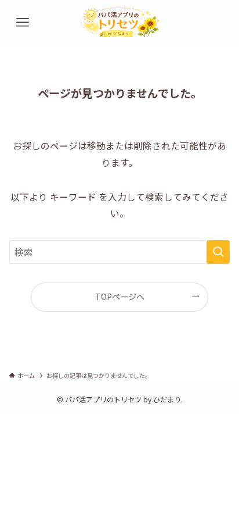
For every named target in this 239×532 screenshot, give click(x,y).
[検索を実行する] (218, 252)
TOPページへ (119, 296)
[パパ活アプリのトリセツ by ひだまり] (119, 22)
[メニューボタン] (22, 22)
